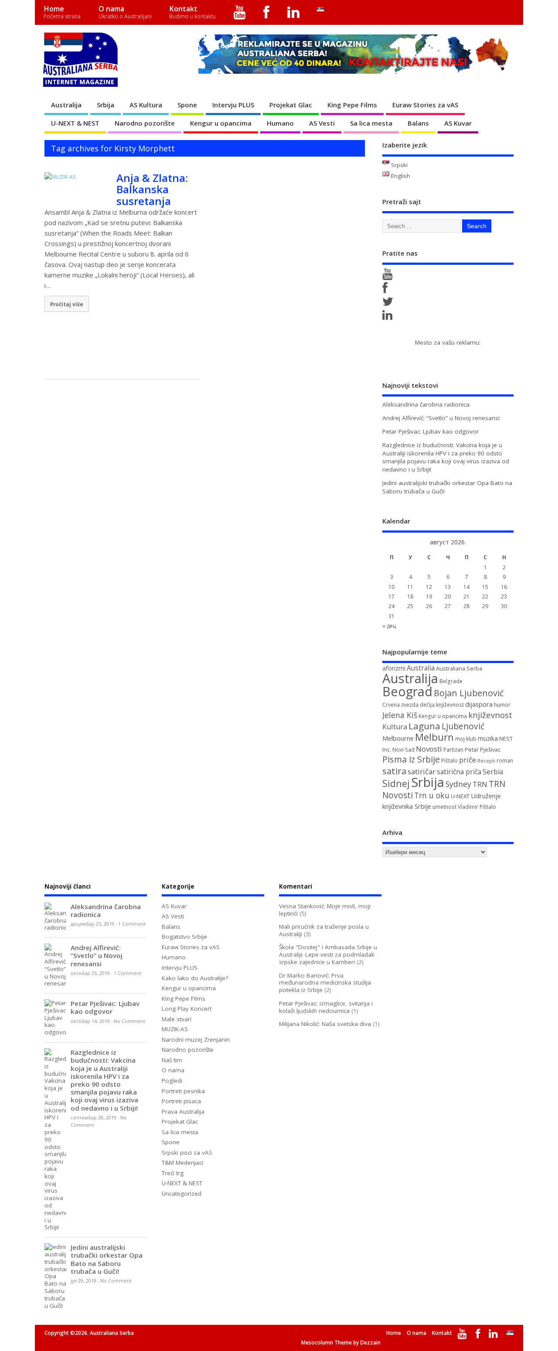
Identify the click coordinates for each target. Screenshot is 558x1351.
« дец (389, 625)
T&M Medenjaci (182, 1162)
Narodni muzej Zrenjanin (196, 1039)
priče (467, 760)
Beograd (407, 691)
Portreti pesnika (183, 1091)
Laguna (424, 726)
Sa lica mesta (371, 123)
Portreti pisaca (181, 1101)
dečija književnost (442, 704)
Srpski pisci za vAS (187, 1152)
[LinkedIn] (294, 12)
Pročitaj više (66, 304)
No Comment (129, 1021)
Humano (280, 123)
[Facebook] (267, 12)
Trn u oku (431, 795)
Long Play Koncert (186, 1008)
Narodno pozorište (145, 123)
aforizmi (393, 668)
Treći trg (173, 1173)
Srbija (105, 104)
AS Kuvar (458, 123)
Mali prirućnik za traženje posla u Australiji (324, 930)
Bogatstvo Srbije (184, 937)
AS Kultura (145, 104)
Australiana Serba (459, 668)
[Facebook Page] (386, 290)
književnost (490, 714)
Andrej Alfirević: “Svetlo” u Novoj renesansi (441, 418)
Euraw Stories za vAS (425, 104)
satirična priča (459, 771)
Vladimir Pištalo (477, 807)
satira (394, 771)
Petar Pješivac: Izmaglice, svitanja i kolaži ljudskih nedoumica (326, 1007)
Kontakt (192, 12)
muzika (488, 738)
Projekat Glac (290, 104)
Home (62, 12)
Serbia (493, 771)
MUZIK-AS (175, 1029)
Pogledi (172, 1080)
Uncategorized (181, 1193)
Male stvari (176, 1019)
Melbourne (398, 738)
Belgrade (451, 681)
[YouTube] (240, 12)
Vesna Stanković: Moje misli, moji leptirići (325, 909)
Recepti (486, 761)
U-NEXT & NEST (75, 123)
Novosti (429, 749)
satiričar (422, 771)
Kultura (394, 727)
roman (505, 760)
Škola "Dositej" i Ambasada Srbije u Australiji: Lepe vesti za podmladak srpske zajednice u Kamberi (328, 954)
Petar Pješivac (482, 749)
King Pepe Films (352, 104)
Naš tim (172, 1060)
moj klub (465, 738)
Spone (187, 104)
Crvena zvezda (400, 704)
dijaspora (479, 704)
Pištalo (449, 760)
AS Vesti (322, 123)
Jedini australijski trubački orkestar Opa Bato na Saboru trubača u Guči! (107, 1259)
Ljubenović (463, 726)
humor (502, 704)
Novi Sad (403, 749)
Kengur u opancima (221, 123)
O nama (125, 12)
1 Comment (132, 924)
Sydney (458, 784)
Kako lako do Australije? (195, 978)
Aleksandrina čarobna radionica (426, 404)
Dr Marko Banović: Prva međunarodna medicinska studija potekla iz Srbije (325, 982)
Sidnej (396, 783)
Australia (421, 668)
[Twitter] (389, 304)
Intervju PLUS (233, 104)
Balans (418, 123)
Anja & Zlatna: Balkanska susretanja (152, 189)
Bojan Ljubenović (469, 693)
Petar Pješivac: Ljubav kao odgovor (430, 431)
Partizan (453, 749)
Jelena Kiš (399, 715)
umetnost (444, 807)
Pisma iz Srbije (411, 759)
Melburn (434, 737)
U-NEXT (460, 796)
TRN (480, 784)
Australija (66, 104)
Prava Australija (183, 1111)
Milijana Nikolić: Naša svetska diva (325, 1024)
